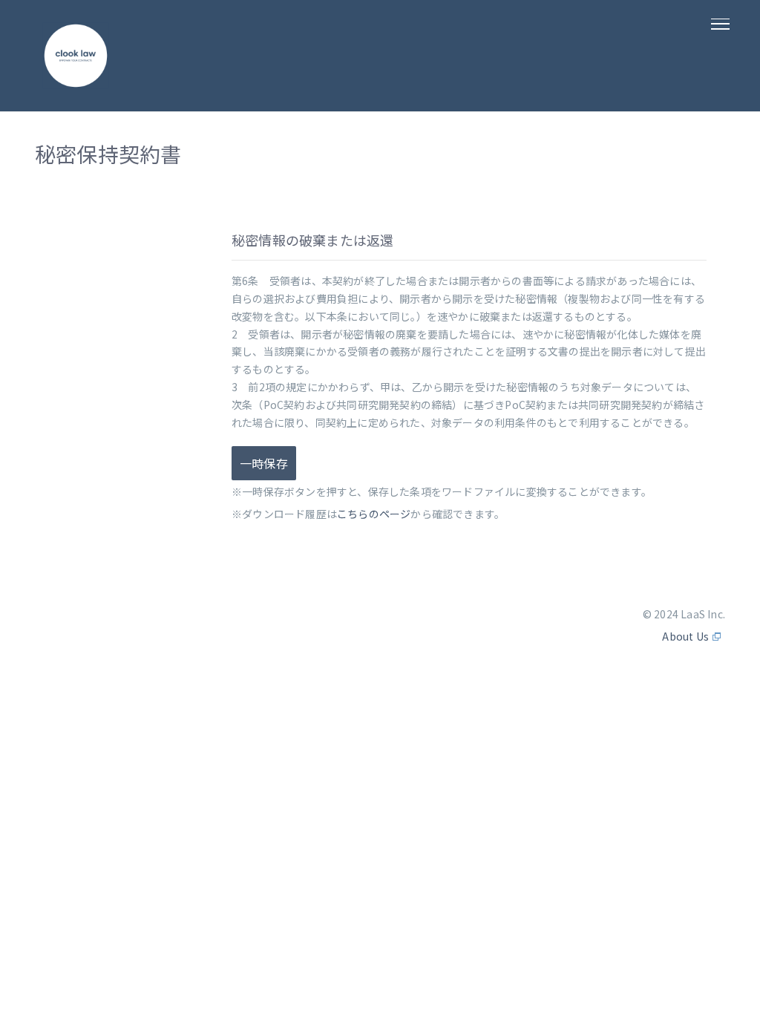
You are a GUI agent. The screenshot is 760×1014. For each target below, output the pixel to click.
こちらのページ (373, 513)
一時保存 (264, 463)
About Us (685, 636)
